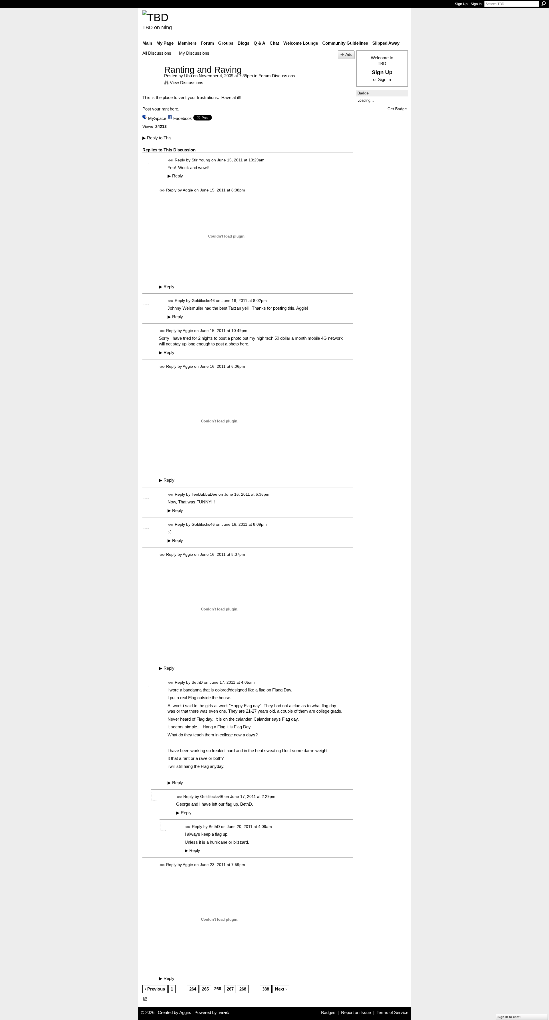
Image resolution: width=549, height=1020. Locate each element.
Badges (328, 1012)
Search (543, 3)
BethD (197, 682)
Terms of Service (392, 1012)
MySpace (157, 118)
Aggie (188, 190)
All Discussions (156, 53)
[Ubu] (151, 80)
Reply (175, 176)
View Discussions (186, 82)
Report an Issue (356, 1012)
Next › (281, 989)
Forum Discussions (276, 75)
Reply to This (157, 137)
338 (265, 989)
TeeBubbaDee (204, 494)
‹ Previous (155, 989)
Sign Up (461, 4)
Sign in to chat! (509, 1017)
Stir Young (201, 160)
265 (205, 989)
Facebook (182, 118)
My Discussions (194, 53)
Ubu (188, 75)
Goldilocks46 (203, 301)
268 (242, 989)
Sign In (476, 4)
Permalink (171, 160)
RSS (145, 999)
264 (192, 989)
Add (349, 54)
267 (230, 989)
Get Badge (397, 108)
